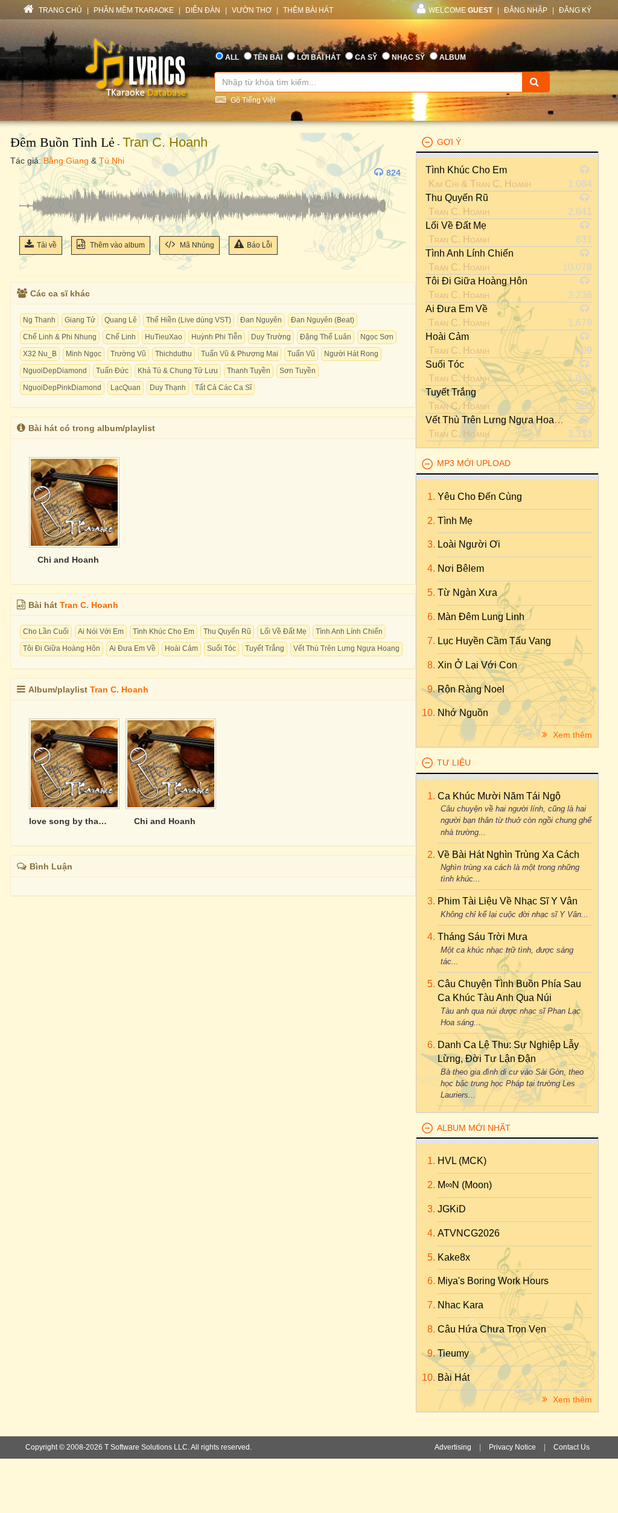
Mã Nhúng (196, 245)
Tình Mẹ (455, 521)
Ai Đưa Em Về (132, 648)
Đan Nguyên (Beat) (322, 320)
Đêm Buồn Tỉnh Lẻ (62, 142)
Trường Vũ (128, 354)
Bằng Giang (66, 160)
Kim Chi (443, 184)
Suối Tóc (221, 648)
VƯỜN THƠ (252, 10)
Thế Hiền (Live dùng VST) (188, 320)
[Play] (31, 173)
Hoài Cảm (181, 648)
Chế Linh (121, 337)
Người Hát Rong (351, 354)
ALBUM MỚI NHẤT (474, 1128)
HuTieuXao (163, 337)
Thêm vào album (116, 245)
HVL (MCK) (462, 1161)
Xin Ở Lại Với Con (477, 665)
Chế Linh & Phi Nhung (60, 337)
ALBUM (452, 57)
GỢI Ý (449, 142)
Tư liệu (454, 762)
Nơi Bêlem (461, 568)
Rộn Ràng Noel (471, 689)
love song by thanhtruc (68, 821)
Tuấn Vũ (301, 354)
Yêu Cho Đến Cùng (480, 496)
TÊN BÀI (267, 57)
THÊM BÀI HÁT (308, 10)
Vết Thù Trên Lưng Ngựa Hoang (346, 648)
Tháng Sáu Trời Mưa (482, 937)
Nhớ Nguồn (463, 713)
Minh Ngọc (83, 354)
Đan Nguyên (261, 320)
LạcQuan (125, 387)
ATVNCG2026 (469, 1233)
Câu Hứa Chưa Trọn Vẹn (492, 1329)
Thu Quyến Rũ (227, 631)
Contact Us (571, 1447)
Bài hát (454, 1377)
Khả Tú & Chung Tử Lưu (178, 370)
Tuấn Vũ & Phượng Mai (239, 354)
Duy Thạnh (168, 387)
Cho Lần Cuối (46, 631)
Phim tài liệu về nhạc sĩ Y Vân (508, 901)
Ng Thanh (39, 320)
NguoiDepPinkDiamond (62, 387)
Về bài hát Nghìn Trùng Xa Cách (508, 854)
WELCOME (460, 10)
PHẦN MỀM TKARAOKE (134, 10)
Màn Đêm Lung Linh (481, 617)
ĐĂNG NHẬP (525, 10)
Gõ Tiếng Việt (252, 100)
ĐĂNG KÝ (575, 10)
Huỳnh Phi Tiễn (216, 337)
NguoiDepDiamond (55, 370)
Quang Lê (120, 320)
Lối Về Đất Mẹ (283, 631)
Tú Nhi (111, 160)
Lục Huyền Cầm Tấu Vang (494, 641)
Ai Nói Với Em (101, 631)
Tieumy (453, 1353)
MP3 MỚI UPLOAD (474, 463)
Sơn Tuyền (297, 370)
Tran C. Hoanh (165, 142)
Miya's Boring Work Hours (493, 1281)
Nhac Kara (460, 1305)
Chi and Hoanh (68, 560)
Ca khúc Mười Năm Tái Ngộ (499, 796)
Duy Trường (271, 337)
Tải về (47, 245)
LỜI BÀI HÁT (318, 57)
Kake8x (454, 1257)
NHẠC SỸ (408, 57)
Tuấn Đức (112, 370)
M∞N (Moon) (465, 1185)
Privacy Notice (512, 1447)
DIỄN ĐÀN (202, 10)
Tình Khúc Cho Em (163, 631)
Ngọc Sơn (376, 337)
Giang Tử (80, 320)
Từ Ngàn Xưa (467, 592)
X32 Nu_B (40, 354)
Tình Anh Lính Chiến (349, 631)
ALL (232, 57)
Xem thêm (571, 735)
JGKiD (452, 1209)
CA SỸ (366, 57)
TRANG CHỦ (59, 10)
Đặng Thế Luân (325, 337)
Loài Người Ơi (469, 544)
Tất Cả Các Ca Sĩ (223, 387)
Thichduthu (173, 354)
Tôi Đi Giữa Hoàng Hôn (61, 648)
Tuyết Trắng (264, 648)
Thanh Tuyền (248, 370)
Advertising (453, 1447)
